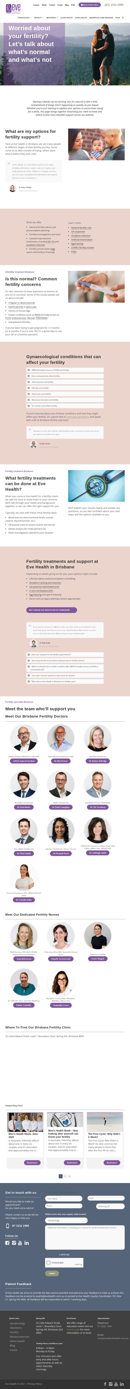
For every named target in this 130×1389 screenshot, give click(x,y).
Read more (32, 1162)
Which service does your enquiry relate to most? (66, 1214)
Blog (67, 5)
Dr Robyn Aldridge (98, 761)
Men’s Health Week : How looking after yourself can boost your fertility (63, 1133)
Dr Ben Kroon (60, 761)
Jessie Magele (97, 959)
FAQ (73, 5)
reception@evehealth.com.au (113, 1336)
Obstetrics (51, 18)
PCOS (8, 318)
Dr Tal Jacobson (97, 807)
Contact (36, 5)
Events (60, 5)
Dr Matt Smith (24, 853)
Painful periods (15, 306)
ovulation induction (35, 244)
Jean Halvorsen (24, 959)
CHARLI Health (81, 18)
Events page (73, 1329)
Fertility (38, 18)
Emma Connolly (23, 1005)
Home (13, 1350)
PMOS (38, 314)
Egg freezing (77, 243)
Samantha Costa (61, 1005)
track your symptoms (78, 416)
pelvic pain (31, 306)
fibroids (31, 318)
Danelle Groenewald (60, 959)
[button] (65, 1176)
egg (53, 248)
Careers (52, 5)
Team (117, 18)
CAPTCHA (64, 1255)
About (44, 5)
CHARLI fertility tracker (82, 247)
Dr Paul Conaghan (60, 807)
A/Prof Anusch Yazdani (24, 761)
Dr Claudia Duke (24, 900)
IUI (53, 241)
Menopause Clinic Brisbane (101, 18)
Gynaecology (24, 18)
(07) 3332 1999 (114, 4)
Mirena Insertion (19, 1336)
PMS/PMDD (41, 318)
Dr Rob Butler (23, 807)
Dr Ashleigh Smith (97, 853)
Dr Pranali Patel (61, 853)
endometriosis (19, 318)
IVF (49, 241)
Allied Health (66, 18)
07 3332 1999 (20, 1225)
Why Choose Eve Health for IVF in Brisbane (49, 610)
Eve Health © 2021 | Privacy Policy (23, 1383)
